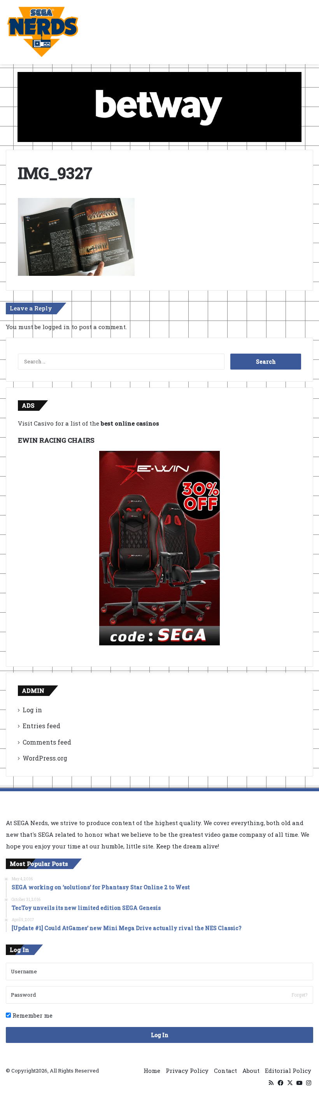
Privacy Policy (187, 1070)
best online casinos (130, 423)
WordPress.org (45, 758)
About (250, 1070)
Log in (32, 710)
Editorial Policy (288, 1070)
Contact (225, 1070)
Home (152, 1070)
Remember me (32, 1015)
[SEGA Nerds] (43, 32)
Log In (159, 1035)
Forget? (299, 995)
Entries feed (41, 726)
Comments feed (47, 742)
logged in (56, 327)
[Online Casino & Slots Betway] (159, 106)
